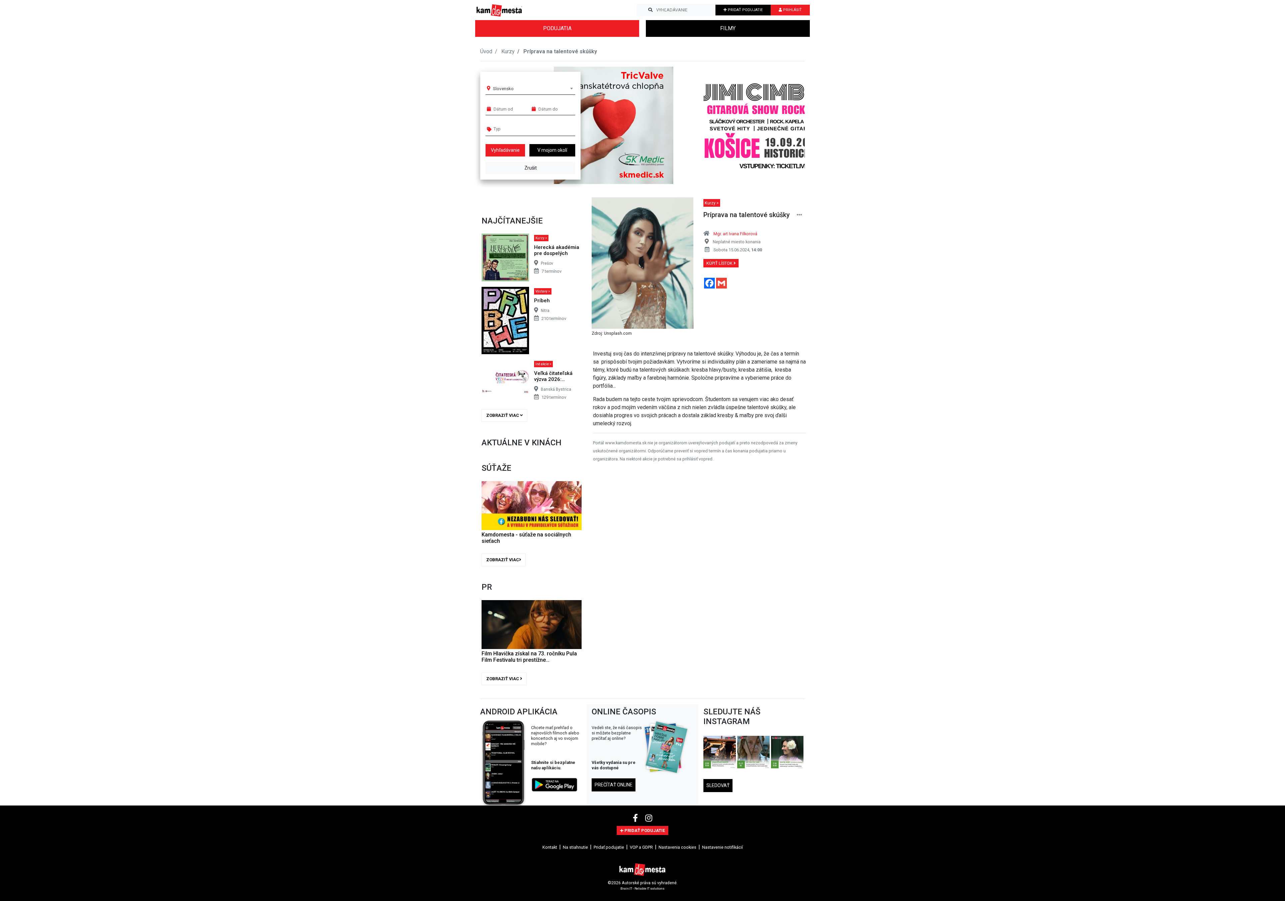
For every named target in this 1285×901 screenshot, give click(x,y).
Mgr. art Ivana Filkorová (735, 233)
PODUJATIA (557, 28)
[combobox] (532, 88)
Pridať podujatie (609, 847)
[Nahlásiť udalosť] (799, 215)
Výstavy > (542, 291)
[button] (786, 125)
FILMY (728, 28)
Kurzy (508, 51)
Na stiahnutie (575, 847)
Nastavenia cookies (677, 847)
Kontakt (549, 847)
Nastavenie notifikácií (722, 847)
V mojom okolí (552, 150)
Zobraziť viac (503, 415)
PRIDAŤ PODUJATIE (745, 10)
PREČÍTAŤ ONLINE (613, 784)
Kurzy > (541, 238)
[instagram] (648, 818)
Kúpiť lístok (720, 263)
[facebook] (636, 818)
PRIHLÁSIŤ (792, 10)
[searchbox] (519, 128)
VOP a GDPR (641, 847)
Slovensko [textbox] (503, 88)
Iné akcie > (543, 364)
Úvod (486, 51)
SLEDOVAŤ (718, 785)
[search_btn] (650, 10)
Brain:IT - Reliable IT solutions (642, 888)
